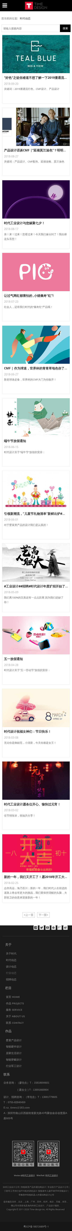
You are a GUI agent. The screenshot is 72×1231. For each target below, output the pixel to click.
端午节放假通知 (15, 441)
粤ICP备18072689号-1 (36, 1226)
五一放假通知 (13, 659)
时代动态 (24, 18)
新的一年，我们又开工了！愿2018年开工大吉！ (37, 877)
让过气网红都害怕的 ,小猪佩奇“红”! (28, 295)
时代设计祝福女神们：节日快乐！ (27, 731)
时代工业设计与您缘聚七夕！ (24, 223)
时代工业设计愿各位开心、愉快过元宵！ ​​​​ (33, 804)
